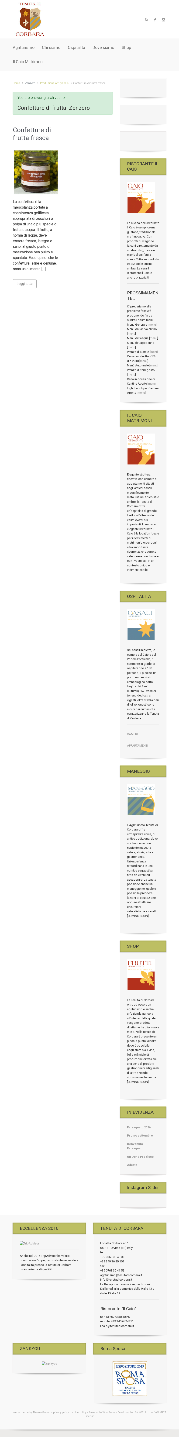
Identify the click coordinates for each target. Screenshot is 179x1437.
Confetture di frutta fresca (32, 134)
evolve (16, 1412)
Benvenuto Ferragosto (135, 1146)
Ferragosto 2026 (139, 1127)
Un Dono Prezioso (140, 1156)
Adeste (132, 1165)
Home (16, 83)
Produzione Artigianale (54, 83)
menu (152, 324)
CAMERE (133, 734)
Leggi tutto (25, 284)
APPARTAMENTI (137, 745)
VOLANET (160, 1412)
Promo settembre (140, 1135)
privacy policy (61, 1412)
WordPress (109, 1412)
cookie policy (78, 1412)
